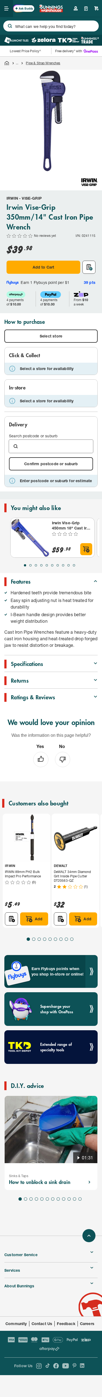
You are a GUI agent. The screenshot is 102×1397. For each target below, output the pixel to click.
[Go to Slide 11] (74, 1199)
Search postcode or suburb (33, 435)
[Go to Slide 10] (74, 565)
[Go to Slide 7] (58, 565)
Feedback (66, 1323)
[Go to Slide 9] (68, 565)
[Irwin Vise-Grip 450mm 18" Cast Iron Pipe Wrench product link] (30, 537)
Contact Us (42, 1323)
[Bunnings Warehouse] (51, 10)
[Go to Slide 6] (52, 565)
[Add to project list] (88, 267)
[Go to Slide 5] (47, 565)
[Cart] (96, 8)
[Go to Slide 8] (63, 565)
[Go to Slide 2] (30, 565)
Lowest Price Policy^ (25, 51)
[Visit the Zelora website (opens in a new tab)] (43, 40)
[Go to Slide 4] (41, 565)
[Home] (6, 63)
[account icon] (75, 8)
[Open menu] (6, 8)
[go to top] (88, 1235)
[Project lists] (86, 8)
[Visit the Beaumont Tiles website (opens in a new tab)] (16, 40)
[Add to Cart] (86, 549)
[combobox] (51, 26)
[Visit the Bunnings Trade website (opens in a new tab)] (90, 40)
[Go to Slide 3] (36, 565)
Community (16, 1323)
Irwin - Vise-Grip (24, 198)
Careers (87, 1323)
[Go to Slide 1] (25, 565)
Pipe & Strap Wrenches (43, 63)
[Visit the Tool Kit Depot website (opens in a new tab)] (68, 40)
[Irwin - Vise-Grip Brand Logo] (89, 182)
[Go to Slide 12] (80, 1199)
